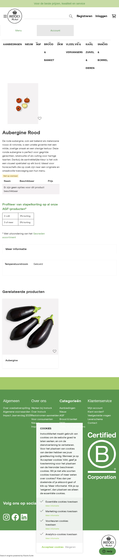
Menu (18, 30)
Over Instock (38, 411)
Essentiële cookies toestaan (62, 501)
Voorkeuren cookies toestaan (57, 522)
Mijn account (95, 408)
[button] (54, 351)
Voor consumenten (42, 419)
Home (5, 78)
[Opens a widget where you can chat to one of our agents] (107, 551)
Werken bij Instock (41, 408)
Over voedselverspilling (16, 408)
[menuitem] (12, 44)
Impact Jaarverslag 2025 (17, 415)
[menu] (55, 56)
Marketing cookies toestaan (61, 511)
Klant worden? (96, 411)
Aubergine (11, 360)
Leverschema (95, 419)
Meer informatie (16, 249)
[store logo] (14, 16)
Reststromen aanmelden (45, 415)
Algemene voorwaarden (16, 411)
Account (55, 30)
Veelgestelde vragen (99, 415)
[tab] (18, 30)
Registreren (84, 16)
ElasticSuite (28, 555)
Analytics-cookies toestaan (61, 534)
